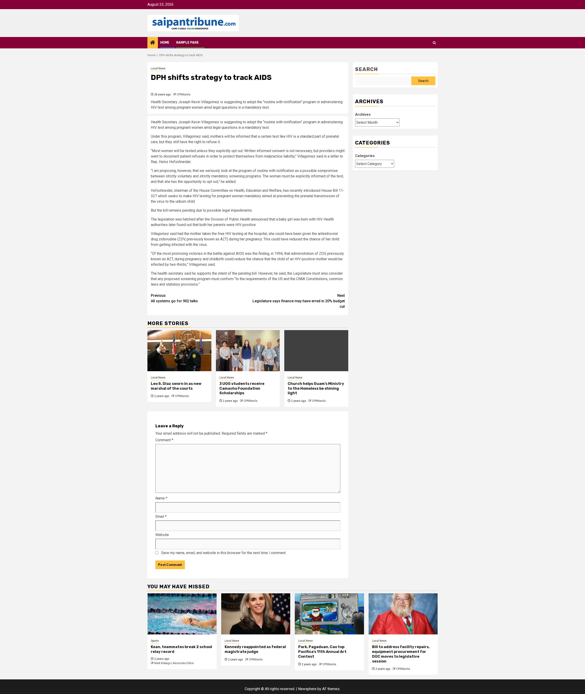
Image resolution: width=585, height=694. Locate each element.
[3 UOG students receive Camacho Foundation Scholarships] (248, 350)
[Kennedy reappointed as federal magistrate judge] (255, 613)
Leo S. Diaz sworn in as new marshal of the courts (176, 386)
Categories (365, 156)
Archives (363, 114)
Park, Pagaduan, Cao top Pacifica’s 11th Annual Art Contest (322, 652)
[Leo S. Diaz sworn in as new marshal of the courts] (179, 350)
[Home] (152, 43)
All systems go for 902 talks (174, 298)
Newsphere (307, 689)
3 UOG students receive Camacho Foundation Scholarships (241, 388)
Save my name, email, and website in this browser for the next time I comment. (223, 553)
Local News (158, 68)
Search (366, 69)
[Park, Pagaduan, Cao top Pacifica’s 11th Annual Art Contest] (329, 613)
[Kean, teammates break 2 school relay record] (182, 613)
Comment (164, 440)
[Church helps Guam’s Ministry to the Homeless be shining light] (316, 350)
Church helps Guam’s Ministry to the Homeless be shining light (316, 388)
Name (161, 498)
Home (164, 43)
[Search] (434, 42)
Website (162, 535)
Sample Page (187, 43)
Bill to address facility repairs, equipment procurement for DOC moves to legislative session (401, 654)
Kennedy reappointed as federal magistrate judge (255, 649)
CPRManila (183, 94)
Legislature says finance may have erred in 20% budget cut (299, 301)
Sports (155, 640)
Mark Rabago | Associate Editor (174, 663)
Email (161, 516)
